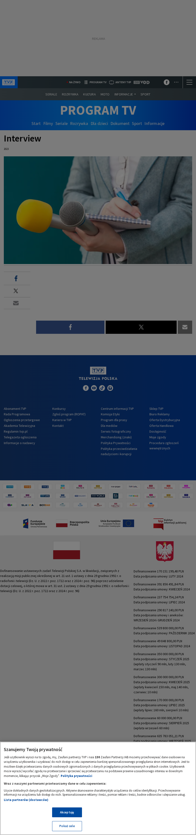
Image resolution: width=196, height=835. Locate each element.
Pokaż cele (67, 826)
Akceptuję (67, 812)
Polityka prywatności (76, 776)
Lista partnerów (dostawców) (26, 800)
